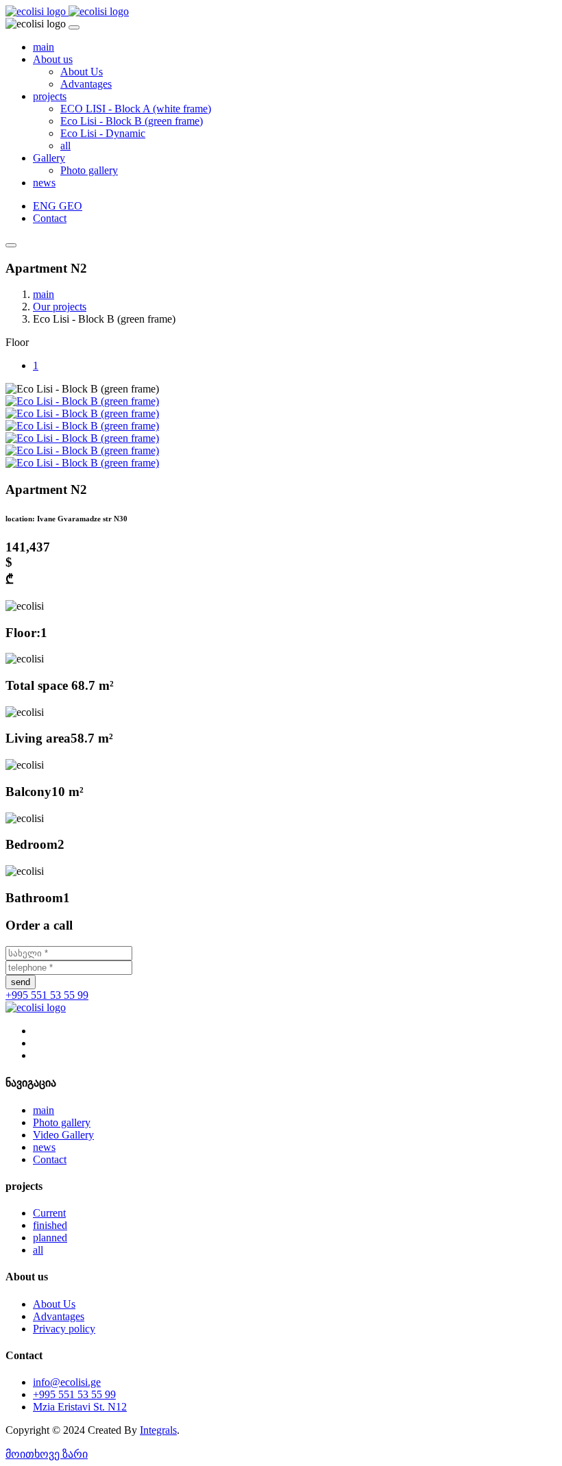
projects (49, 96)
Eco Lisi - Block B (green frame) (131, 121)
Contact (49, 218)
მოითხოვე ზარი (46, 1454)
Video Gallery (63, 1135)
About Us (81, 71)
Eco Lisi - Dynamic (102, 133)
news (44, 182)
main (43, 47)
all (65, 145)
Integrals (158, 1430)
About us (53, 59)
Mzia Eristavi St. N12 (80, 1407)
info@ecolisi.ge (67, 1382)
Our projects (59, 306)
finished (50, 1225)
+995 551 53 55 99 (46, 995)
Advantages (86, 84)
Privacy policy (64, 1328)
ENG (46, 206)
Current (49, 1213)
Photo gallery (89, 170)
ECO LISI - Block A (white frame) (135, 108)
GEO (70, 206)
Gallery (49, 158)
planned (50, 1237)
